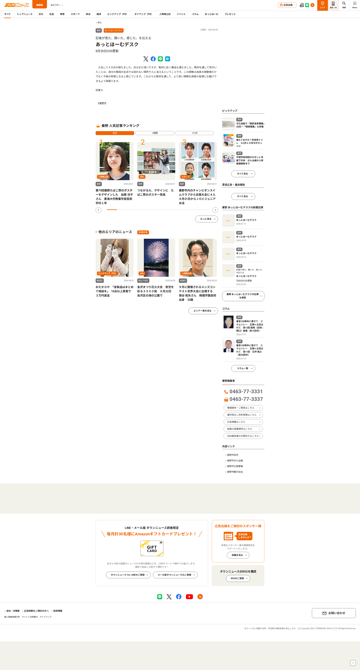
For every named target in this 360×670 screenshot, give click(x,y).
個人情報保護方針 (12, 617)
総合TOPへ (55, 5)
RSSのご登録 (237, 578)
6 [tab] (163, 209)
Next (215, 210)
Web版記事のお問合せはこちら (243, 436)
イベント (181, 14)
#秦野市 (102, 103)
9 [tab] (193, 209)
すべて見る (242, 173)
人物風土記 (165, 14)
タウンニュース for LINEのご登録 (128, 575)
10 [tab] (203, 209)
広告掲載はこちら (236, 422)
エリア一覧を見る (203, 310)
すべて (7, 14)
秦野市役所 (232, 455)
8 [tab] (183, 209)
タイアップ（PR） (143, 14)
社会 (51, 14)
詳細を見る (237, 555)
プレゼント (230, 14)
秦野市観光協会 (235, 472)
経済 (99, 14)
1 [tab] (112, 209)
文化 (41, 14)
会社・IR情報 (13, 611)
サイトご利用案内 (30, 617)
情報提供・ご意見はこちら (240, 407)
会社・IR (333, 8)
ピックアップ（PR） (117, 14)
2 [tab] (122, 209)
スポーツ (75, 14)
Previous (98, 210)
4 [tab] (142, 209)
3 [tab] (132, 209)
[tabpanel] (115, 173)
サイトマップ (45, 617)
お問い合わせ (336, 613)
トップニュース (24, 14)
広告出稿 (288, 5)
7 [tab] (173, 209)
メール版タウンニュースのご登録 (174, 575)
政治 (88, 14)
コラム (195, 14)
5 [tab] (153, 209)
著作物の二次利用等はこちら (241, 415)
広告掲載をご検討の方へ (36, 611)
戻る (100, 22)
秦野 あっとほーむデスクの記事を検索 (243, 296)
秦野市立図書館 (235, 466)
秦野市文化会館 (235, 460)
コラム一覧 (242, 368)
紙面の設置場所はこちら (239, 429)
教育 (62, 14)
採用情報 (57, 611)
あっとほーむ (211, 14)
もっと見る (206, 219)
